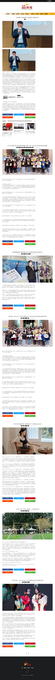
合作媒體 (32, 667)
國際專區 (46, 13)
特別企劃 (22, 13)
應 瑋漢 (4, 135)
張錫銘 (27, 133)
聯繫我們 (25, 667)
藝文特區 (37, 13)
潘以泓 (16, 132)
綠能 (30, 147)
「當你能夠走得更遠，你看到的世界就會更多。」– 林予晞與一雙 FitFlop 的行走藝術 (7, 133)
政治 (28, 147)
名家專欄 (32, 13)
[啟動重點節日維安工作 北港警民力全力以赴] (5, 97)
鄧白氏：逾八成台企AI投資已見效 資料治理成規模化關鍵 (30, 132)
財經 (28, 318)
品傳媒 (30, 675)
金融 (24, 19)
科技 (23, 318)
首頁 (22, 667)
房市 (26, 147)
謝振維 (19, 253)
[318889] (19, 126)
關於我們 (28, 667)
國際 (22, 147)
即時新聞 (7, 13)
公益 (17, 147)
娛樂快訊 (18, 13)
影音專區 (41, 13)
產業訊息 (27, 13)
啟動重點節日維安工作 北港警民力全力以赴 (15, 97)
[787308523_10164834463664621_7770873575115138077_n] (7, 127)
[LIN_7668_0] (30, 126)
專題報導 (13, 13)
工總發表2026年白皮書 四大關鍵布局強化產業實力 (19, 131)
